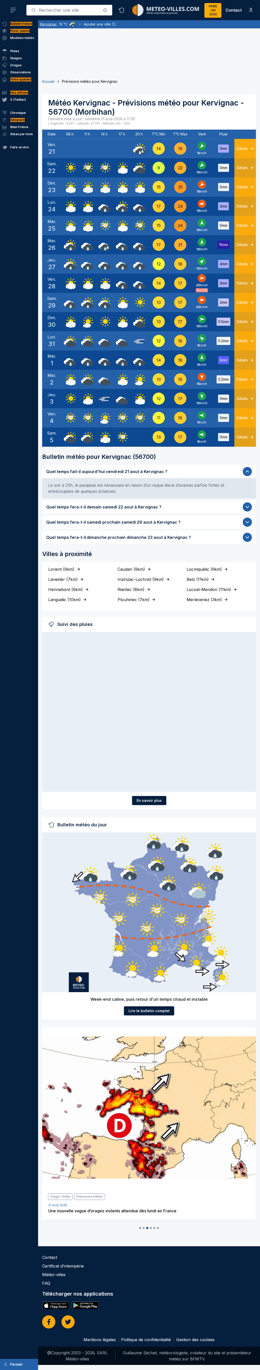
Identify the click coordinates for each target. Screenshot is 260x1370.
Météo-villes (54, 1274)
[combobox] (69, 10)
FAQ (46, 1283)
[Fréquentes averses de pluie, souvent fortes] (139, 148)
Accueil (48, 81)
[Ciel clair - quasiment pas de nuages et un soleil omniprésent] (70, 168)
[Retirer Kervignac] (80, 24)
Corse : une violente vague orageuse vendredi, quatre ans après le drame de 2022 (127, 1210)
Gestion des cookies (195, 1339)
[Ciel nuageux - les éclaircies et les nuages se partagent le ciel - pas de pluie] (122, 168)
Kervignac (48, 24)
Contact (233, 10)
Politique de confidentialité (146, 1339)
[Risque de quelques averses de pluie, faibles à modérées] (122, 206)
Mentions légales (100, 1339)
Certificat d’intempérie (63, 1266)
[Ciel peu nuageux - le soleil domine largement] (87, 322)
